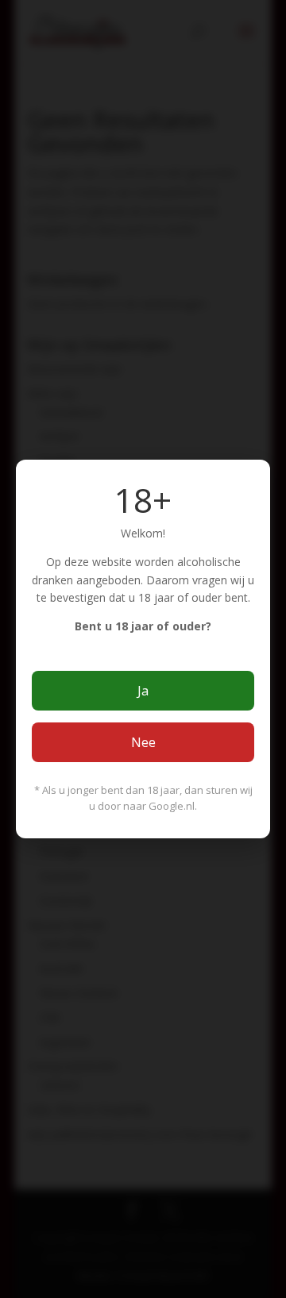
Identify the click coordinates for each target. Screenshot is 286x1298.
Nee (143, 742)
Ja (143, 690)
